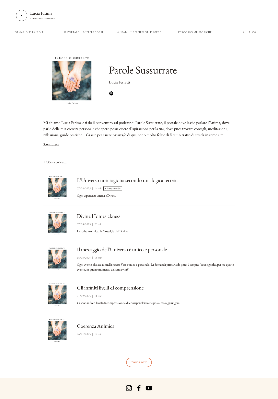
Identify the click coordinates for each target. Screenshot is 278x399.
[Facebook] (139, 388)
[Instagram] (129, 388)
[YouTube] (149, 388)
